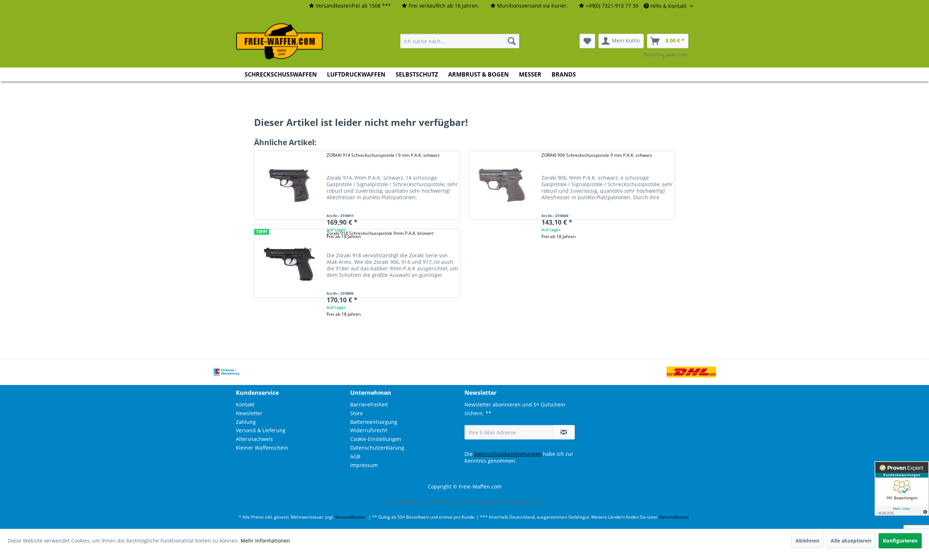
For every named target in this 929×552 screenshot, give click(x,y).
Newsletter (249, 413)
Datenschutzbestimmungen (507, 453)
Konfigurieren (900, 540)
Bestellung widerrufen (666, 55)
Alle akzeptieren (851, 540)
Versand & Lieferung (261, 430)
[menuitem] (349, 6)
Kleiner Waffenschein (262, 447)
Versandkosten (350, 517)
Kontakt (245, 404)
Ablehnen (807, 540)
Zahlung (246, 421)
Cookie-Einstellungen (375, 439)
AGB (355, 456)
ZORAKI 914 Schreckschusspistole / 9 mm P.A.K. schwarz (383, 155)
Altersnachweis (254, 439)
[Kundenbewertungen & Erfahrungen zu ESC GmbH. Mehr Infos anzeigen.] (902, 488)
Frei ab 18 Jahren (558, 236)
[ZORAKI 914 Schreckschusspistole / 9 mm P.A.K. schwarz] (288, 185)
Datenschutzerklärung (377, 447)
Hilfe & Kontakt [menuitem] (668, 6)
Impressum (364, 465)
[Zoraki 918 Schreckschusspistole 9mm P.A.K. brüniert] (288, 263)
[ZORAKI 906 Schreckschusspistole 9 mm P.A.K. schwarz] (503, 185)
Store (356, 413)
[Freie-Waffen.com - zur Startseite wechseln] (280, 41)
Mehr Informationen (265, 540)
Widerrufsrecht (368, 430)
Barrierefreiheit (369, 404)
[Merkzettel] (587, 41)
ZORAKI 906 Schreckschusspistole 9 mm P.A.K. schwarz (596, 155)
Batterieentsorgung (373, 421)
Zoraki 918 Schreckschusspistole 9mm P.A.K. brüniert (380, 233)
